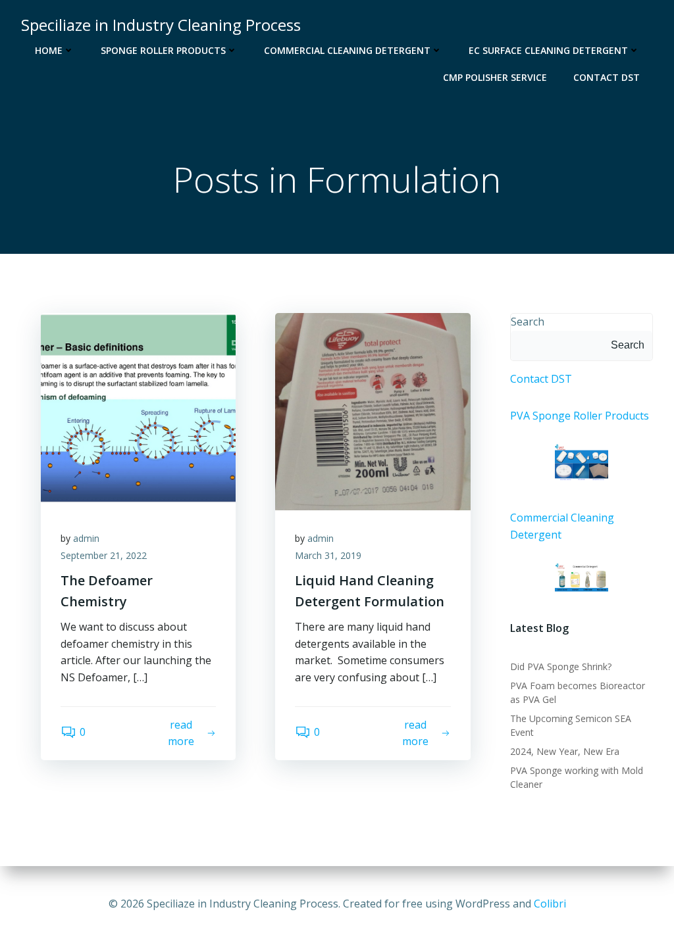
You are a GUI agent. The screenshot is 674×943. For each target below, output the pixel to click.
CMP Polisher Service (495, 77)
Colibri (550, 903)
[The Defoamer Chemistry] (138, 410)
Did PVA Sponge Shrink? (560, 666)
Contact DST (606, 77)
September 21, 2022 (104, 555)
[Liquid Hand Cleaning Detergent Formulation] (372, 410)
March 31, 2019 (328, 555)
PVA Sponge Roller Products (579, 415)
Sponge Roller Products (163, 50)
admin (86, 538)
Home (49, 50)
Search (527, 321)
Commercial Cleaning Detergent (347, 50)
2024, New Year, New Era (564, 751)
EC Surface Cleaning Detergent (548, 50)
